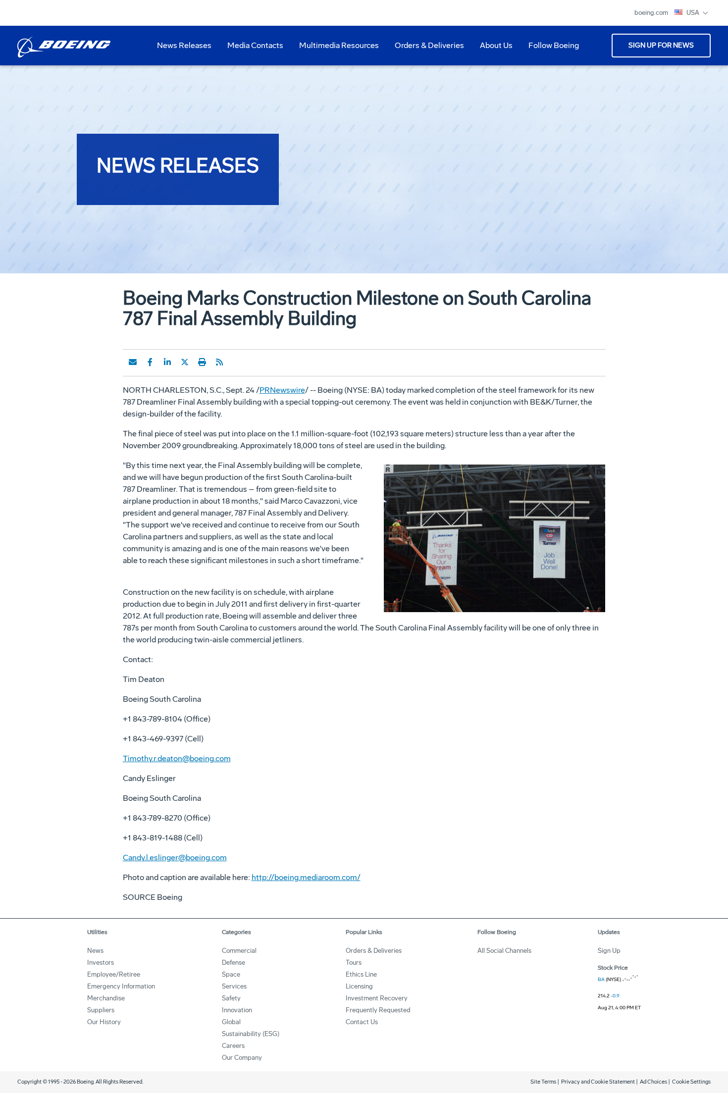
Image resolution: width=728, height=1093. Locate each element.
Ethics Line (361, 974)
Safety (231, 998)
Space (231, 974)
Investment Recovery (377, 998)
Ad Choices (653, 1082)
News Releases (184, 45)
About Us (492, 49)
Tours (354, 962)
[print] (202, 362)
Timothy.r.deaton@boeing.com (177, 758)
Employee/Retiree (113, 974)
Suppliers (100, 1010)
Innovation (237, 1010)
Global (231, 1022)
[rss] (219, 362)
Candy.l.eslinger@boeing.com (175, 857)
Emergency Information (121, 986)
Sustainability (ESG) (250, 1034)
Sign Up (609, 950)
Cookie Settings (691, 1082)
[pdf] (236, 362)
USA (693, 12)
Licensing (359, 986)
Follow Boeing (553, 45)
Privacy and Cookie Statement (598, 1082)
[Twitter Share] (184, 362)
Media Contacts (255, 45)
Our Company (242, 1057)
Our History (104, 1022)
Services (234, 986)
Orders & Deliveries (425, 49)
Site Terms (543, 1082)
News (95, 950)
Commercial (239, 950)
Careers (233, 1045)
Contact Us (362, 1022)
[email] (132, 362)
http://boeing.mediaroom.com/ (306, 877)
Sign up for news (661, 45)
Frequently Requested (378, 1010)
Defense (233, 962)
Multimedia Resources (335, 49)
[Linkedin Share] (167, 362)
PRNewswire (282, 390)
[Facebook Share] (150, 362)
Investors (100, 962)
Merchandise (106, 998)
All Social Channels (504, 950)
